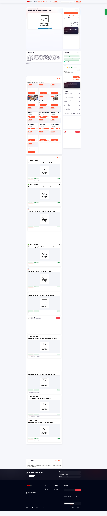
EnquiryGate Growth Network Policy (70, 497)
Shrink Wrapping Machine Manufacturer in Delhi (42, 247)
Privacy (65, 496)
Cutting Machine (66, 106)
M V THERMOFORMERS (34, 12)
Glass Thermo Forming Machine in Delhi (39, 398)
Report (57, 490)
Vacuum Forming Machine (68, 93)
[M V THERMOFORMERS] (67, 23)
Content (69, 496)
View (37, 93)
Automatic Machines (67, 112)
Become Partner (58, 488)
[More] (59, 160)
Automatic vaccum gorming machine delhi (40, 422)
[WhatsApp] (65, 29)
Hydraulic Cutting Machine (68, 102)
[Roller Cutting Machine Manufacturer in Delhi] (44, 219)
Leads (47, 489)
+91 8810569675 (30, 493)
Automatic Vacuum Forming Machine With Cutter (42, 338)
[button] (55, 2)
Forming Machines (67, 105)
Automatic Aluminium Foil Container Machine (71, 113)
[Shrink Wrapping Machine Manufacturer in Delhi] (44, 254)
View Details (36, 178)
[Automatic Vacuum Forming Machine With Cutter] (44, 346)
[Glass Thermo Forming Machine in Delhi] (44, 406)
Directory (47, 486)
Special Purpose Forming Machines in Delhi (40, 187)
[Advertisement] (71, 41)
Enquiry (32, 93)
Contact (57, 489)
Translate (71, 504)
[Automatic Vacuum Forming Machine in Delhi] (44, 303)
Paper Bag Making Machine (68, 97)
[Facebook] (67, 29)
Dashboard (48, 490)
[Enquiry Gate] (29, 485)
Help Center (58, 486)
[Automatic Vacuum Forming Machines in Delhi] (44, 382)
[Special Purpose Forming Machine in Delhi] (44, 170)
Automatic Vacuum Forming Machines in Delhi (41, 374)
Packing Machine (66, 98)
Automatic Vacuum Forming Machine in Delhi (41, 295)
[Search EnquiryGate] (71, 1)
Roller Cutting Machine (67, 96)
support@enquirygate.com (32, 492)
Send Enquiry (72, 12)
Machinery (65, 101)
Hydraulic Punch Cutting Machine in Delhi (40, 271)
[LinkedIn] (71, 29)
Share (59, 178)
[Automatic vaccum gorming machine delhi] (44, 430)
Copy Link (71, 19)
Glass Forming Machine (67, 104)
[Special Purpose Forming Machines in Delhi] (44, 194)
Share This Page (71, 17)
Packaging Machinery (67, 100)
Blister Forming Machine (68, 110)
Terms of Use (74, 496)
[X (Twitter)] (69, 29)
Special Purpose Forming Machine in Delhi (40, 163)
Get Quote (58, 78)
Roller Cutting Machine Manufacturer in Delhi (41, 211)
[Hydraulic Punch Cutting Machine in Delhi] (44, 279)
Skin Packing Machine (67, 94)
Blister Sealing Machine (68, 108)
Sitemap (79, 507)
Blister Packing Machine (68, 109)
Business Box (48, 488)
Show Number (71, 15)
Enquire (59, 157)
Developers (74, 507)
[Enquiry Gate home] (29, 1)
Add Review (58, 460)
